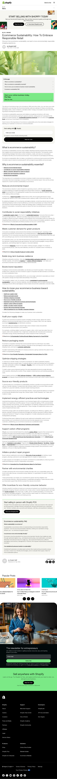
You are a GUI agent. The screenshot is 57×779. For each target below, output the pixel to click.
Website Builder (24, 751)
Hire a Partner (24, 717)
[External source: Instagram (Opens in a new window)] (14, 775)
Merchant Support (25, 708)
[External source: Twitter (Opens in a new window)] (7, 775)
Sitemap (40, 766)
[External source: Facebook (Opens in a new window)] (3, 775)
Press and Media (6, 721)
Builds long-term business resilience (14, 173)
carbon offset (33, 432)
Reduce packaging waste (11, 296)
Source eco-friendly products (12, 299)
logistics (22, 261)
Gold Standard (11, 444)
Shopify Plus (5, 751)
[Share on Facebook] (47, 562)
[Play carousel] (28, 598)
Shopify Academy (25, 721)
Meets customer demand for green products (16, 171)
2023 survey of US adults (45, 233)
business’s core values (14, 443)
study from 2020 (15, 196)
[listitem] (28, 587)
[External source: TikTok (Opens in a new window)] (17, 775)
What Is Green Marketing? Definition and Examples (24, 424)
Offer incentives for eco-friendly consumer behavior (19, 309)
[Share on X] (50, 562)
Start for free (47, 2)
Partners (4, 725)
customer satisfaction (24, 347)
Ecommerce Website (25, 755)
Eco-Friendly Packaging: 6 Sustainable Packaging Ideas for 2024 (28, 354)
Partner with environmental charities (14, 307)
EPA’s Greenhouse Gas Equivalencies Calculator (27, 437)
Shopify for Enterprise (8, 755)
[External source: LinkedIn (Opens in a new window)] (21, 775)
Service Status (6, 737)
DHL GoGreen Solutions (24, 375)
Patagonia (12, 245)
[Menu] (54, 2)
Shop (3, 747)
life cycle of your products (33, 455)
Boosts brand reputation (11, 175)
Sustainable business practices (28, 117)
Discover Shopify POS (12, 511)
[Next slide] (32, 598)
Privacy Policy (44, 665)
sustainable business (33, 215)
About (4, 708)
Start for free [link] (28, 139)
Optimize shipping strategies (12, 298)
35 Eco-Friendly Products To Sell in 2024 (22, 252)
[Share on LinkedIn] (53, 562)
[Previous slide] (24, 598)
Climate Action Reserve (36, 443)
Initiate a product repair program (13, 305)
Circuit (23, 365)
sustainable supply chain (10, 215)
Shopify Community (25, 725)
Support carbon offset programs (13, 303)
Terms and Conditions (33, 665)
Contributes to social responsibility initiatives (17, 169)
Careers (4, 712)
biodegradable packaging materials (36, 259)
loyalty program (9, 491)
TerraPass (46, 443)
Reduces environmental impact (13, 167)
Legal (3, 733)
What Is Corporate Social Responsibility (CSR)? (23, 224)
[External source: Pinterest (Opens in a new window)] (25, 775)
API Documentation (43, 712)
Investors (4, 717)
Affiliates (4, 729)
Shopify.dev (41, 708)
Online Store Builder (25, 747)
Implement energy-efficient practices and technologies (20, 301)
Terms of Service (20, 766)
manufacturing (13, 323)
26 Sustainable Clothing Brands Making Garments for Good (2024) (29, 336)
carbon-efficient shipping (34, 261)
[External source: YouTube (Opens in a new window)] (10, 775)
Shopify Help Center (25, 712)
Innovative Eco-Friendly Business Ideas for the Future (25, 464)
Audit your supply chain (10, 294)
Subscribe (28, 661)
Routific (29, 365)
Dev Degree (41, 717)
